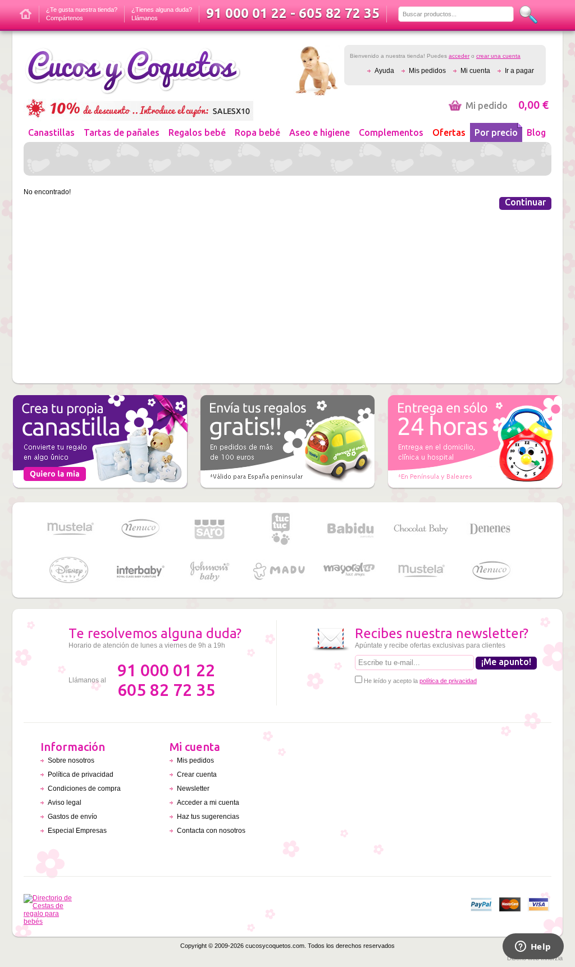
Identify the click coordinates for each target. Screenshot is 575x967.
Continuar (525, 202)
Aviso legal (64, 802)
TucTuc (280, 529)
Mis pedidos (427, 71)
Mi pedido (507, 105)
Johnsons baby (210, 571)
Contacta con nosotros (211, 831)
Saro (210, 529)
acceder (459, 56)
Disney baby (69, 571)
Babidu (350, 529)
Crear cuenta (197, 774)
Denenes (490, 529)
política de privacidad (448, 680)
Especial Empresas (77, 831)
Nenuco (140, 529)
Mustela (69, 529)
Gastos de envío (72, 817)
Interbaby (140, 571)
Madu (280, 571)
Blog (536, 132)
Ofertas (449, 132)
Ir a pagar (519, 71)
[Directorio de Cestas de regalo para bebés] (51, 921)
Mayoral (350, 571)
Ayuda (384, 71)
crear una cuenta (498, 56)
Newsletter (193, 788)
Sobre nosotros (71, 760)
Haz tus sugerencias (208, 817)
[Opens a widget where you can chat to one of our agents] (533, 947)
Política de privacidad (80, 774)
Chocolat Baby (420, 529)
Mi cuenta (475, 71)
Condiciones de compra (84, 788)
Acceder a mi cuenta (208, 802)
